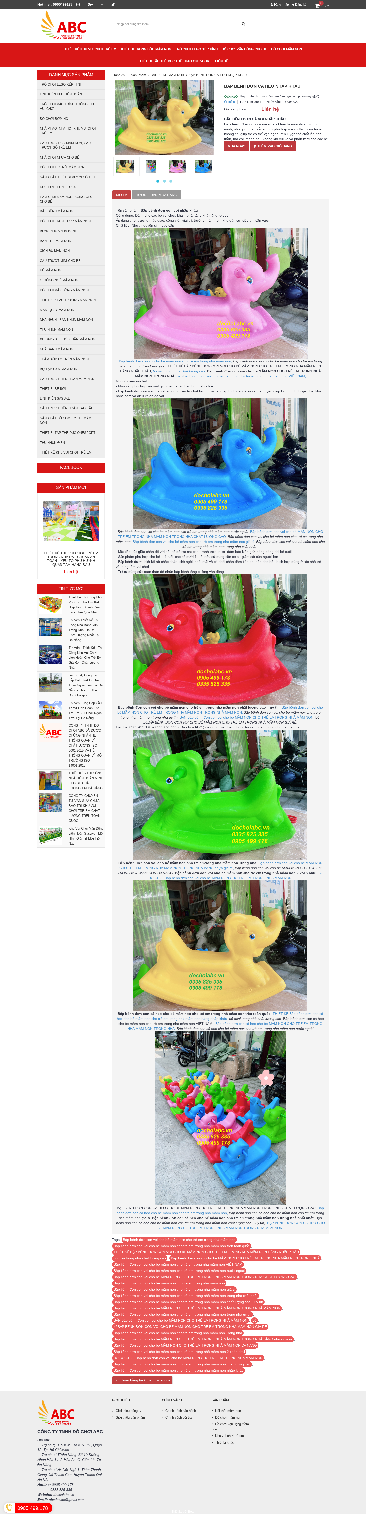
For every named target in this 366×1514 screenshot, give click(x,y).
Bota (191, 1511)
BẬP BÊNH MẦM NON (56, 211)
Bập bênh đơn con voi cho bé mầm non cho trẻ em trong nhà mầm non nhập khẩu (179, 1370)
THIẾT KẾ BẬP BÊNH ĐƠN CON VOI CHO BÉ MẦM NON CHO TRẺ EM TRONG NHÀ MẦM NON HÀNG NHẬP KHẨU (206, 1252)
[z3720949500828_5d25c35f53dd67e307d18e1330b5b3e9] (177, 166)
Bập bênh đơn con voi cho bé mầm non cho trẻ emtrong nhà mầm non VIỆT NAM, (241, 376)
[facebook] (102, 4)
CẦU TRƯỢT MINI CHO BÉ (60, 261)
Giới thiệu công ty (128, 1411)
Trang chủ (119, 75)
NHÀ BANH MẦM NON (56, 349)
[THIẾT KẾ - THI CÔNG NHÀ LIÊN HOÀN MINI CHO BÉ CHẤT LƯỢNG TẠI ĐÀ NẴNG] (50, 780)
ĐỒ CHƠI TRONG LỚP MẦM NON (65, 221)
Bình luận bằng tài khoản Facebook (142, 1380)
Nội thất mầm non (228, 1411)
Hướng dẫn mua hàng (156, 195)
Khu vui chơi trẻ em (229, 1436)
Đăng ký (300, 4)
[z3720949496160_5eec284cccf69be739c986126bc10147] (151, 166)
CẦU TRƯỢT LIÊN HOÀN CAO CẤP (66, 408)
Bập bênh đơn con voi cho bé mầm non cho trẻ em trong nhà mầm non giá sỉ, (194, 542)
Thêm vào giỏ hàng (274, 146)
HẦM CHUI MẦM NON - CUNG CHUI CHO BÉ (66, 199)
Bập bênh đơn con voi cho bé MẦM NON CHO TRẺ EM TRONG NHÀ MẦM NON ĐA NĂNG (185, 1345)
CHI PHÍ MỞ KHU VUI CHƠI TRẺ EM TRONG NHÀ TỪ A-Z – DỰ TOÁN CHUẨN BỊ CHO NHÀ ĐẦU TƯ (71, 559)
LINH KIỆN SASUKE (55, 398)
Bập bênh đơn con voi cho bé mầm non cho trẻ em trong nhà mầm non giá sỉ (174, 1289)
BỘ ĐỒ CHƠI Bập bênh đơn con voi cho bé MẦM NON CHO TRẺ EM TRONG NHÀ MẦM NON (188, 1358)
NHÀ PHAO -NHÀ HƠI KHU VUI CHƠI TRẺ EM (68, 131)
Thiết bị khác (224, 1442)
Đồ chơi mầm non (228, 1417)
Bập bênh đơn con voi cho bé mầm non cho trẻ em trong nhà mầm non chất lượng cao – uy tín (188, 1302)
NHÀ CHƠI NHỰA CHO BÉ (59, 157)
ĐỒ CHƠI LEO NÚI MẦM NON (62, 167)
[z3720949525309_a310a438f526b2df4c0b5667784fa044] (125, 166)
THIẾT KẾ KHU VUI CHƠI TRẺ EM (66, 452)
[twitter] (113, 4)
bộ (254, 1320)
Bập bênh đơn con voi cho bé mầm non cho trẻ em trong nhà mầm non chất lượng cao (182, 1364)
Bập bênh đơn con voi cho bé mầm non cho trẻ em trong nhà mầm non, (175, 361)
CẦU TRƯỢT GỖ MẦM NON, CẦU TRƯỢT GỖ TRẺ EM (65, 145)
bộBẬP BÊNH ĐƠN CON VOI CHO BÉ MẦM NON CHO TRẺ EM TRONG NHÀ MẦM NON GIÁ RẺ (190, 1327)
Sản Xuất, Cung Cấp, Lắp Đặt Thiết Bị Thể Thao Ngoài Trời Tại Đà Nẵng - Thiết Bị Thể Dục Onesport (86, 685)
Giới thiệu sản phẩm (130, 1417)
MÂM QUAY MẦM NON (57, 310)
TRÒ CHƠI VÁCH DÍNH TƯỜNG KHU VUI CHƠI (67, 106)
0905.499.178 (32, 1508)
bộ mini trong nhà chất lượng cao (140, 1258)
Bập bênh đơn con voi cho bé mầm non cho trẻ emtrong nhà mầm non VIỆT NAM (178, 1264)
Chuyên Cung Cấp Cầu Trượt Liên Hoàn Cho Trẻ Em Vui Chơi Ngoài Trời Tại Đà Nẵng (85, 710)
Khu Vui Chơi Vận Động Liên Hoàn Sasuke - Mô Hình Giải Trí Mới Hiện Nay (86, 836)
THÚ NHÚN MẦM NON (56, 329)
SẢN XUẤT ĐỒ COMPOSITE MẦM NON (65, 420)
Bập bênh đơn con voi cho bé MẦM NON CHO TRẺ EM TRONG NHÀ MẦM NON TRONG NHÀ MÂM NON (197, 1308)
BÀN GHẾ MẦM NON (55, 241)
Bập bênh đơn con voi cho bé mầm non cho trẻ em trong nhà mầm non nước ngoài (179, 1271)
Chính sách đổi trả (178, 1417)
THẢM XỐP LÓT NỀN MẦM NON (64, 359)
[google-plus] (90, 4)
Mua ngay (236, 146)
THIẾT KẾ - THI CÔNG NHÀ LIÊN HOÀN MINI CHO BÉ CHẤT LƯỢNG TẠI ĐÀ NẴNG (86, 780)
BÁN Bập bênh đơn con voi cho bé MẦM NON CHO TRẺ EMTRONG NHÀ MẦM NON (246, 717)
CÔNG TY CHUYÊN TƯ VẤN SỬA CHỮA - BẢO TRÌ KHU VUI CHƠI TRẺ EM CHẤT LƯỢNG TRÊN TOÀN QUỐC (85, 808)
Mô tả (121, 195)
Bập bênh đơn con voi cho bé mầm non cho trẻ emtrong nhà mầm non (169, 1283)
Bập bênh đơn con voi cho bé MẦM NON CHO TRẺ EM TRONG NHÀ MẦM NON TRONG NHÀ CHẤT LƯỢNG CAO (205, 1277)
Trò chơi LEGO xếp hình (61, 84)
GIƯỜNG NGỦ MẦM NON (59, 280)
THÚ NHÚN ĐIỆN (52, 443)
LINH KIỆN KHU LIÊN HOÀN (61, 94)
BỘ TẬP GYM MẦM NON (58, 369)
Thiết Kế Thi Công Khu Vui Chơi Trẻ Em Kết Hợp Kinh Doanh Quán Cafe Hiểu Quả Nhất (85, 604)
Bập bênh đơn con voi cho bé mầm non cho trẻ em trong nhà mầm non (179, 1240)
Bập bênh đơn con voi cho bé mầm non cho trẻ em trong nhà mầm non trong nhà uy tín (183, 1314)
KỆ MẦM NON (50, 270)
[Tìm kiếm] (243, 24)
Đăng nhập (281, 4)
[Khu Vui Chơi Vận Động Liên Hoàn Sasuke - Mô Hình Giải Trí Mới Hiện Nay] (50, 835)
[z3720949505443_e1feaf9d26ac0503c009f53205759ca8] (203, 166)
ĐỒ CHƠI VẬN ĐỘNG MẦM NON (64, 290)
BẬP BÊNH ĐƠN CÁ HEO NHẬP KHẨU (217, 75)
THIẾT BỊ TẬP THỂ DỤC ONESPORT (67, 433)
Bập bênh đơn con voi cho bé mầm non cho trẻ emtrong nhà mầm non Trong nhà (178, 1333)
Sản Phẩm (138, 75)
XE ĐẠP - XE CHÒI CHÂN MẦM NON (67, 339)
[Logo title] (71, 26)
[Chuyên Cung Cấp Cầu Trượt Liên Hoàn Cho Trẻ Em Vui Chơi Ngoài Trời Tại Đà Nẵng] (50, 710)
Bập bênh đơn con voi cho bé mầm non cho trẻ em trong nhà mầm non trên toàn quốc (182, 1246)
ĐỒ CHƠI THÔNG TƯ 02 (58, 187)
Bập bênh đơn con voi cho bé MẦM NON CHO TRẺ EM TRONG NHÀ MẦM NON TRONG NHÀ (245, 1258)
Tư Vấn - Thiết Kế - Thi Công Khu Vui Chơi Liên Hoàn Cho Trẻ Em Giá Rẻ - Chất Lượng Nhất (85, 657)
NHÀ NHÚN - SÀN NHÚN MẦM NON (66, 320)
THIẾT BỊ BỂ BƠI (53, 389)
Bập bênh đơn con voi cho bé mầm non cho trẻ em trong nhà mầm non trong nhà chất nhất (186, 1296)
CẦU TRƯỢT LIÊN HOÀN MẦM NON (67, 379)
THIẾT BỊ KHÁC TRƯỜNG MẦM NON (68, 300)
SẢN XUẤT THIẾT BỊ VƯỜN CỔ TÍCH (68, 177)
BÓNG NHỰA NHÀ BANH (58, 231)
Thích (231, 102)
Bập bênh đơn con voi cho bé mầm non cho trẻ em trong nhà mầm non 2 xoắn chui (179, 1352)
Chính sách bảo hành (180, 1411)
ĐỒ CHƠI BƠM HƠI (54, 119)
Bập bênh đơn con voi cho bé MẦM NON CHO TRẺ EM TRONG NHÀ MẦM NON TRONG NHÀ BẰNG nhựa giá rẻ (203, 1339)
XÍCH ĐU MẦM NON (55, 251)
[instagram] (78, 4)
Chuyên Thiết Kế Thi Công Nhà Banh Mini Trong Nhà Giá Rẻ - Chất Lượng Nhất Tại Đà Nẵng (84, 630)
